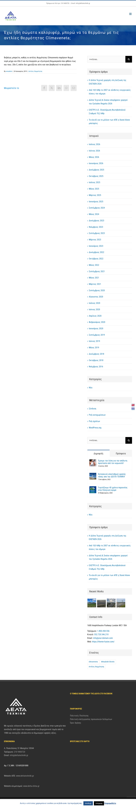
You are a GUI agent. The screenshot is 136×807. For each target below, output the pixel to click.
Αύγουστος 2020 (96, 296)
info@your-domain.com (103, 638)
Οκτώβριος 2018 (96, 360)
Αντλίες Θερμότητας (35, 71)
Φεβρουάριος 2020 (97, 322)
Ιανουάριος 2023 (96, 246)
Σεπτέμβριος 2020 (97, 290)
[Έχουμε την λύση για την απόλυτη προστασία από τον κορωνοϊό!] (92, 461)
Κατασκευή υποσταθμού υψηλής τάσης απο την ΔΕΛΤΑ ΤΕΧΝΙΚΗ (112, 475)
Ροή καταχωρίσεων (97, 415)
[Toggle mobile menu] (130, 14)
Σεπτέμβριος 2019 (97, 335)
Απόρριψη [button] (98, 803)
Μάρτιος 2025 (95, 195)
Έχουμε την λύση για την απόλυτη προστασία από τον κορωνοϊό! (112, 461)
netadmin (9, 71)
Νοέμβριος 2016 (96, 366)
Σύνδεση (92, 408)
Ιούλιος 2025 (94, 182)
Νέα (90, 387)
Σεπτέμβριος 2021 (97, 271)
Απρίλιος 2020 (95, 316)
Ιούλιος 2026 (94, 144)
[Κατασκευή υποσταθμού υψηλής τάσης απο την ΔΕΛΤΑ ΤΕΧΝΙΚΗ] (92, 474)
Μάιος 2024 (94, 214)
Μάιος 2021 (94, 277)
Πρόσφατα (121, 453)
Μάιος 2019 (94, 347)
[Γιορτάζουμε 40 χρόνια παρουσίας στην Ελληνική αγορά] (92, 488)
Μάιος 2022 (94, 265)
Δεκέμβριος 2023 (96, 220)
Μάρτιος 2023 (95, 239)
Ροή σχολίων (94, 421)
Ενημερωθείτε (110, 803)
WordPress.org (95, 427)
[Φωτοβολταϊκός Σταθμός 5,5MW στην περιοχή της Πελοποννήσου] (111, 603)
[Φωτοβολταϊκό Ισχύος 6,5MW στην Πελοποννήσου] (101, 603)
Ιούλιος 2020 (94, 303)
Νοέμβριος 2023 (96, 227)
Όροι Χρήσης (75, 723)
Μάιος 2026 (94, 157)
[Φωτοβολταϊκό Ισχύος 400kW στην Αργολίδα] (91, 603)
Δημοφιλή (98, 453)
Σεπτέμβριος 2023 (97, 233)
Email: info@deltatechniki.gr (80, 3)
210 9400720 (19, 752)
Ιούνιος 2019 (94, 341)
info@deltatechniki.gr (19, 755)
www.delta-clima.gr (31, 786)
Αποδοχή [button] (88, 803)
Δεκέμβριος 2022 (96, 252)
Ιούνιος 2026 (94, 150)
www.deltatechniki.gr (25, 776)
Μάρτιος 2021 (95, 284)
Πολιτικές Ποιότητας (79, 715)
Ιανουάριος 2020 (96, 328)
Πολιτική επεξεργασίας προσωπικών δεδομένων (91, 719)
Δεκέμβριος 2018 (96, 354)
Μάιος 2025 (94, 189)
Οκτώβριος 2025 (96, 176)
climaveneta (93, 662)
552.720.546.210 (101, 634)
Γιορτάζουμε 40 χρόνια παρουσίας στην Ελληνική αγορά (113, 488)
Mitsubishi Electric (107, 662)
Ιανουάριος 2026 (96, 163)
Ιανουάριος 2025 (96, 201)
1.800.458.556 (103, 631)
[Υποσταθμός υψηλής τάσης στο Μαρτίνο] (121, 603)
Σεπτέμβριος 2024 (97, 208)
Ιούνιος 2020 (94, 309)
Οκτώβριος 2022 (96, 258)
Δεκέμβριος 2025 (96, 169)
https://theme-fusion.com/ (103, 641)
